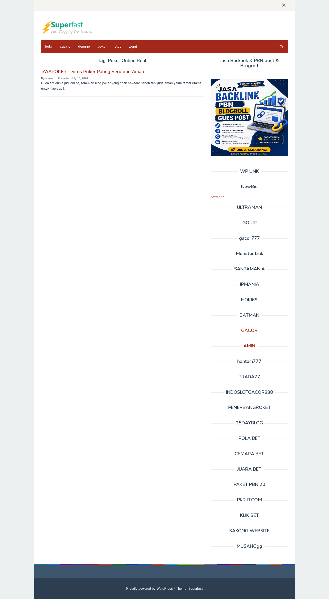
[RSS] (284, 5)
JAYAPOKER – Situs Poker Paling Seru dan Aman (92, 72)
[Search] (281, 46)
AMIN (249, 346)
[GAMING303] (67, 26)
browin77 (217, 196)
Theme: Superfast (189, 588)
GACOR (249, 330)
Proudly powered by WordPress (149, 588)
